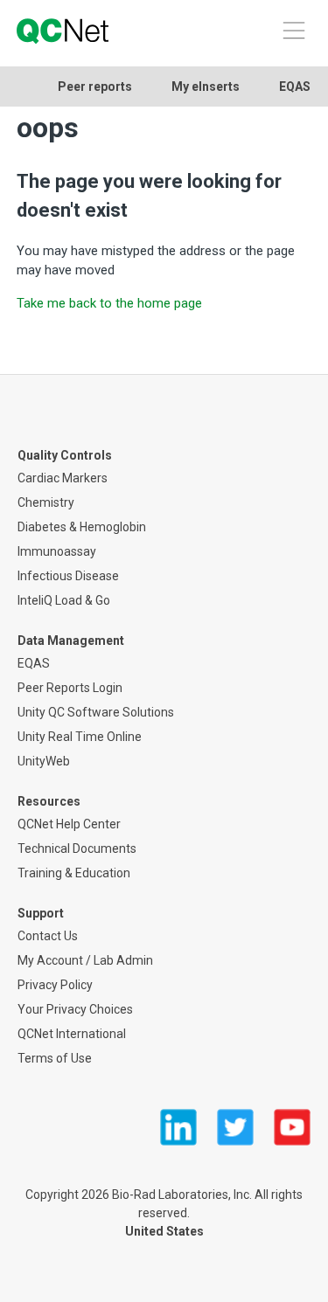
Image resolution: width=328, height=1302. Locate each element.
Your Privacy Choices (75, 1009)
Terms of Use (54, 1058)
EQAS (295, 86)
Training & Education (73, 873)
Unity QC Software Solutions (95, 712)
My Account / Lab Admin (85, 960)
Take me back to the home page (109, 303)
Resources (48, 801)
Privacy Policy (55, 985)
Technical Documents (76, 848)
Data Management (70, 641)
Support (40, 913)
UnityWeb (43, 761)
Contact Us (47, 936)
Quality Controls (64, 455)
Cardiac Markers (62, 478)
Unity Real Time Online (79, 737)
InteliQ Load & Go (63, 600)
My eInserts (205, 86)
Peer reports (95, 86)
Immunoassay (56, 551)
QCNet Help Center (69, 824)
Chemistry (45, 502)
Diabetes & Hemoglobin (81, 527)
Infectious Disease (68, 576)
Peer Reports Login (69, 688)
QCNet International (71, 1034)
